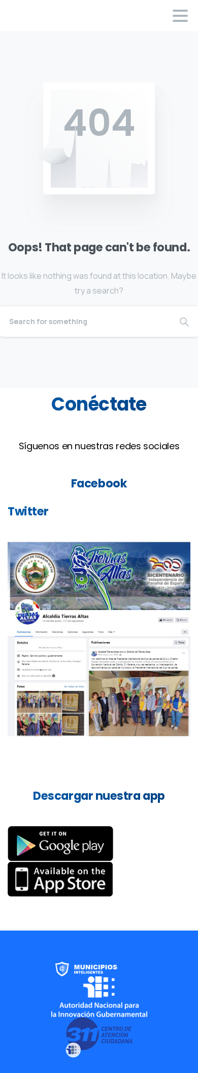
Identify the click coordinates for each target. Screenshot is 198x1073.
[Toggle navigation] (180, 15)
